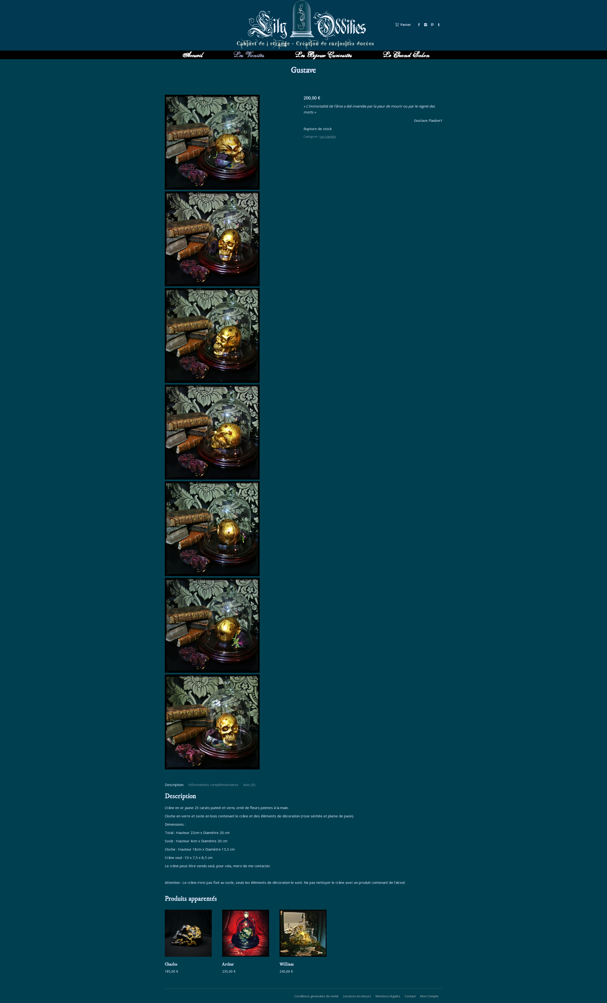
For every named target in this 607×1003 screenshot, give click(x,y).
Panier (405, 25)
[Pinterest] (432, 25)
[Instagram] (425, 25)
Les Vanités (328, 136)
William (287, 964)
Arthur (228, 964)
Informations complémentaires (213, 784)
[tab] (174, 785)
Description (174, 784)
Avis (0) (249, 784)
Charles (171, 964)
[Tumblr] (439, 25)
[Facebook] (419, 25)
